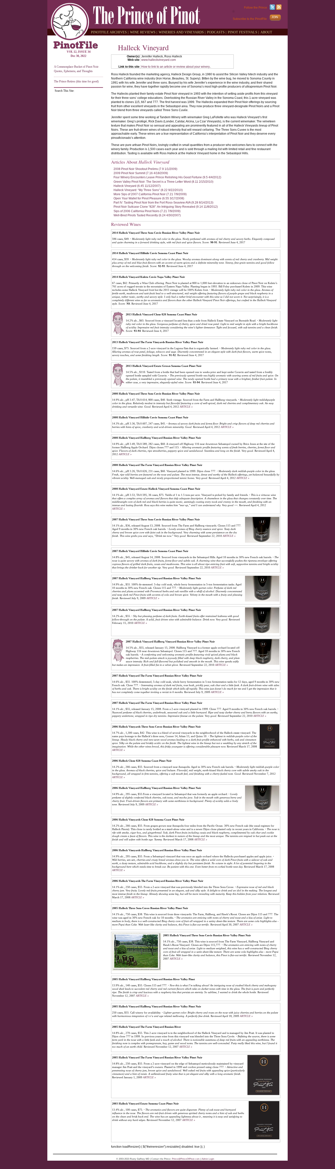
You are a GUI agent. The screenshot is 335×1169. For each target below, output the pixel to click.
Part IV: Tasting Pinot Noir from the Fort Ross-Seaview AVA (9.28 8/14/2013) (163, 202)
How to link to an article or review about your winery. (175, 66)
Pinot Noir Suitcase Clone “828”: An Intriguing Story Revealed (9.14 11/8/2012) (166, 206)
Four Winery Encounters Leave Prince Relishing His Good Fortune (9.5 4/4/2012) (167, 177)
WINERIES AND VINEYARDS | (182, 32)
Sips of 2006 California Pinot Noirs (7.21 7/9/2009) (147, 211)
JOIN (274, 17)
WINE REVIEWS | (143, 32)
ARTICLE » (186, 406)
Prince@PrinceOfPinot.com (186, 1159)
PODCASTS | (216, 32)
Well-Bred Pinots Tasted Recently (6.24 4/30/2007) (147, 215)
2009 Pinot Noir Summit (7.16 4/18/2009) (141, 173)
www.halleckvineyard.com (158, 60)
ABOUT (266, 32)
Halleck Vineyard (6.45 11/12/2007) (137, 186)
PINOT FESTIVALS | (243, 32)
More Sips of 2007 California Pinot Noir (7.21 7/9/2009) (150, 194)
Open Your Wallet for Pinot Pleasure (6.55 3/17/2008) (149, 198)
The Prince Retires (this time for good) (76, 81)
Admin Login (208, 1159)
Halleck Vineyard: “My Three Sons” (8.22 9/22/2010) (148, 190)
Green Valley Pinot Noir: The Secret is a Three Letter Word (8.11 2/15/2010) (163, 181)
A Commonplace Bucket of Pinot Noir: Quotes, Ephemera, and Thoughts (76, 69)
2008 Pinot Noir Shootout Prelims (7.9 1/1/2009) (145, 169)
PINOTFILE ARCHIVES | (110, 32)
